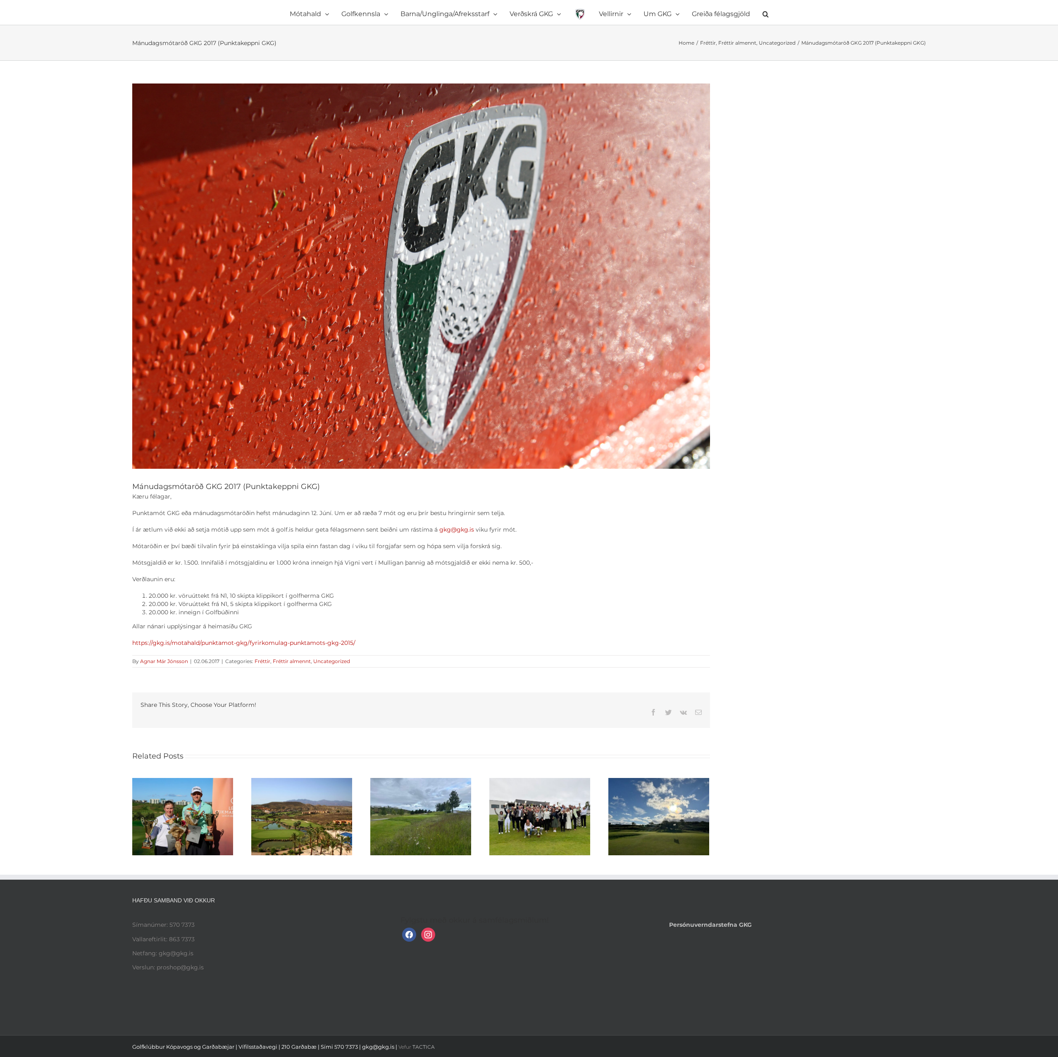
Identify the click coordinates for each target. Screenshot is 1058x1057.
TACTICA (423, 1047)
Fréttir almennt (292, 661)
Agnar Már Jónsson (164, 661)
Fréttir (262, 661)
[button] (720, 12)
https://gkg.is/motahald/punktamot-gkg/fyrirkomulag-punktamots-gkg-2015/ (243, 643)
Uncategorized (331, 661)
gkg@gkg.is (456, 529)
